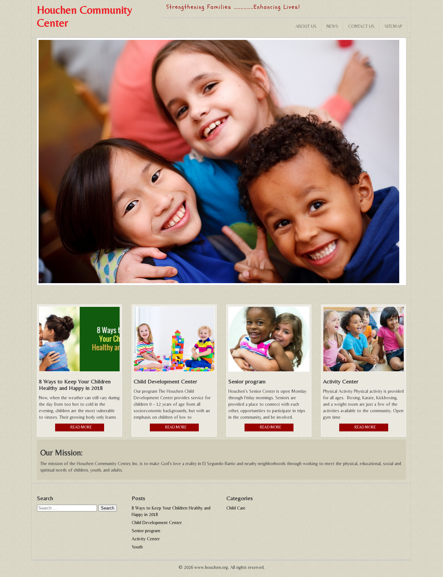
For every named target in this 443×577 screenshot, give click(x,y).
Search (107, 508)
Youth (137, 546)
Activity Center (146, 538)
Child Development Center (157, 522)
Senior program (146, 530)
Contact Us (361, 26)
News (332, 26)
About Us (306, 26)
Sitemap (393, 26)
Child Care (235, 508)
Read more (81, 427)
